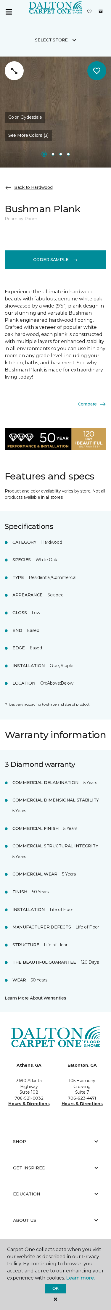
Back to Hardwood (33, 187)
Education (26, 1194)
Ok (55, 1288)
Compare (87, 404)
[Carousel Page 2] (53, 154)
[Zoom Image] (14, 70)
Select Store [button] (51, 40)
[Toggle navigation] (8, 12)
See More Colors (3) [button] (28, 135)
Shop (19, 1141)
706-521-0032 (29, 1098)
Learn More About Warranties (35, 998)
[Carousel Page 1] (44, 154)
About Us (24, 1220)
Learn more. (80, 1278)
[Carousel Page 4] (68, 154)
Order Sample (51, 259)
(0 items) (101, 11)
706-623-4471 (82, 1098)
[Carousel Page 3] (60, 154)
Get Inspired (29, 1168)
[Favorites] (89, 11)
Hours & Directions (28, 1103)
